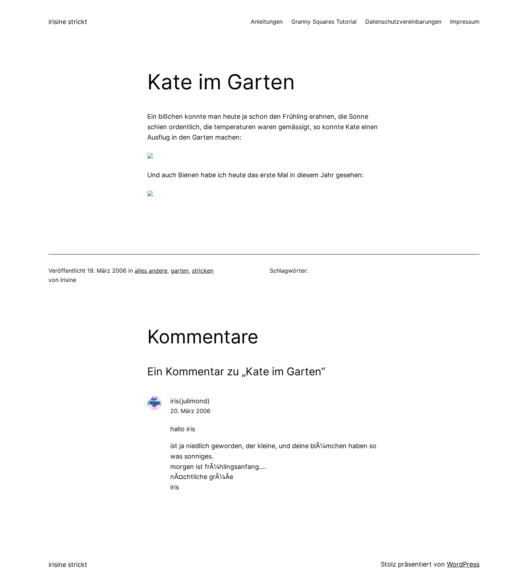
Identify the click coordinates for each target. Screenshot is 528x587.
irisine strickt (67, 21)
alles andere (151, 270)
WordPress (463, 564)
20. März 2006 (190, 410)
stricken (202, 270)
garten (180, 270)
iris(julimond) (190, 401)
